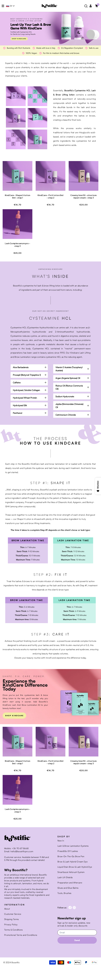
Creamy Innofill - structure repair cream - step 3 (83, 196)
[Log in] (90, 5)
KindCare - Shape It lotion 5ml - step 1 (17, 196)
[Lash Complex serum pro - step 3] (17, 225)
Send (77, 940)
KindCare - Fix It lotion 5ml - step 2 (50, 196)
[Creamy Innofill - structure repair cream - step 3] (83, 177)
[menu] (2, 5)
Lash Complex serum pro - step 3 (17, 244)
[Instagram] (74, 907)
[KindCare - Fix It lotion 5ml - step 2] (50, 177)
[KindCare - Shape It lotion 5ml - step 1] (17, 177)
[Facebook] (70, 907)
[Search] (86, 6)
